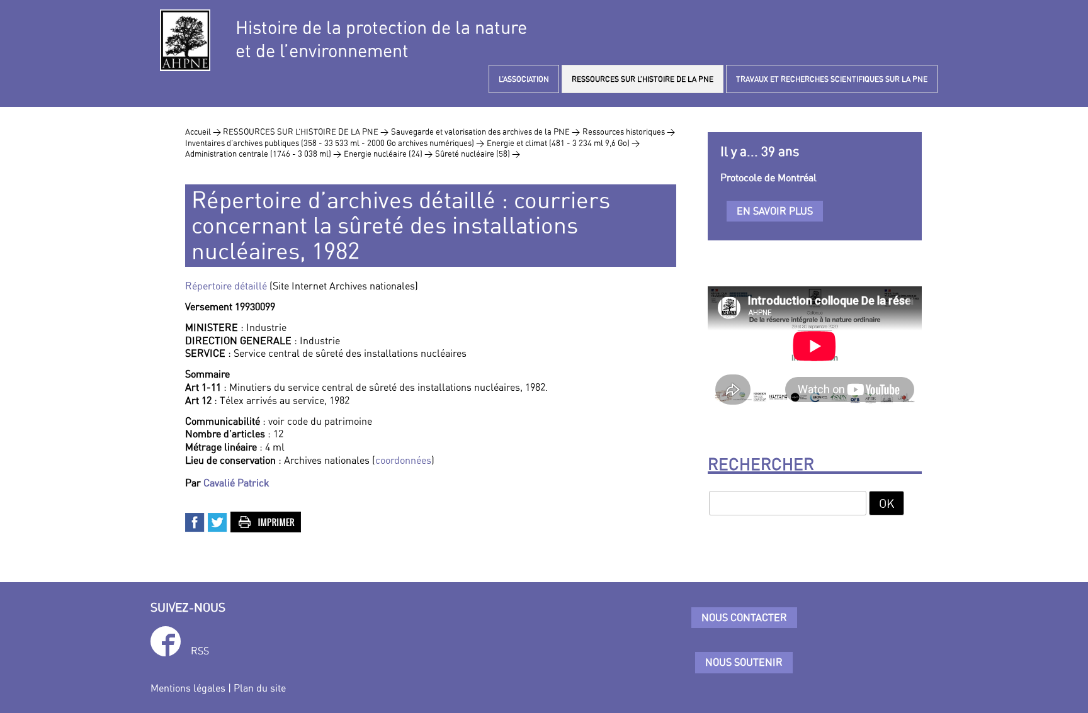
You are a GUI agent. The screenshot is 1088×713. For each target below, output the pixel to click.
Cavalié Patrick (236, 482)
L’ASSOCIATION (524, 79)
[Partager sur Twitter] (218, 521)
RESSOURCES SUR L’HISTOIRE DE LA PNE (642, 79)
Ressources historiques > (628, 131)
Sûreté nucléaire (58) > (477, 154)
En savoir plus (775, 211)
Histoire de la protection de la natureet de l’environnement (381, 39)
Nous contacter (744, 617)
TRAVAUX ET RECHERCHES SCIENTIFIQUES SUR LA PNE (831, 79)
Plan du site (260, 688)
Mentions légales (187, 688)
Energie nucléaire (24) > (388, 154)
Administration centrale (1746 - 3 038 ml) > (263, 154)
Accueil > (204, 131)
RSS (200, 650)
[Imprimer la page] (266, 521)
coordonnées (403, 460)
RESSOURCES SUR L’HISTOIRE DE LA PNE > (305, 131)
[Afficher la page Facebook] (165, 643)
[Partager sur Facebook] (195, 521)
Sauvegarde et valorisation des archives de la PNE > (485, 131)
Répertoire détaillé (226, 285)
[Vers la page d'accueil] (185, 40)
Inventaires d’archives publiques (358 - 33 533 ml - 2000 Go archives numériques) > (334, 143)
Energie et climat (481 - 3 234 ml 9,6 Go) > (563, 143)
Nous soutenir (744, 662)
